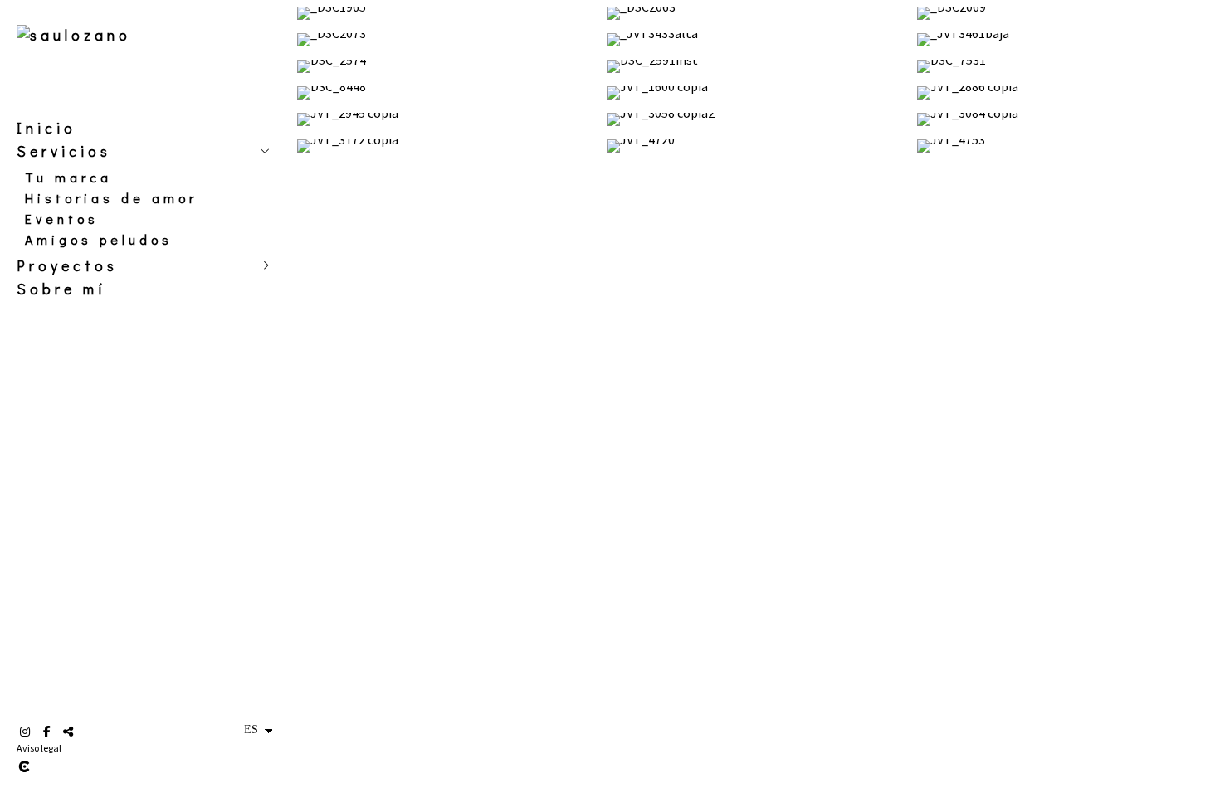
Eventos (62, 218)
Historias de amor (111, 198)
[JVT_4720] (755, 146)
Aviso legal (39, 748)
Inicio (46, 128)
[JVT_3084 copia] (1065, 119)
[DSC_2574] (445, 66)
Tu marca (68, 177)
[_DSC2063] (755, 13)
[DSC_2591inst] (755, 66)
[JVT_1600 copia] (755, 93)
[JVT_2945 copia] (445, 119)
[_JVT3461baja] (1065, 39)
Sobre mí (61, 289)
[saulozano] (74, 35)
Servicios (64, 151)
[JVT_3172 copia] (445, 146)
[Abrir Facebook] (46, 731)
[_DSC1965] (445, 13)
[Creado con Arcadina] (124, 766)
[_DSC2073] (445, 39)
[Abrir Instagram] (25, 731)
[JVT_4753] (1065, 146)
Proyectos (67, 265)
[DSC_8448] (445, 93)
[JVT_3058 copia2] (755, 119)
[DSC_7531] (1065, 66)
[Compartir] (68, 731)
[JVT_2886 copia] (1065, 93)
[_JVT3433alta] (755, 39)
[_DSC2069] (1065, 13)
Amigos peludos (99, 239)
